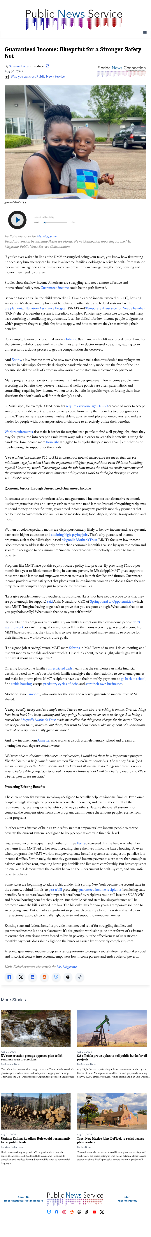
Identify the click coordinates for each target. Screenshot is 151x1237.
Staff (127, 1196)
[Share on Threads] (68, 977)
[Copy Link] (79, 977)
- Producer (27, 66)
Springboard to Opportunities (111, 602)
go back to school (133, 679)
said (50, 602)
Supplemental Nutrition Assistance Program (36, 308)
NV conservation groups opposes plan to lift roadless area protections (31, 1057)
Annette (43, 740)
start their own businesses (103, 684)
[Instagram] (64, 1212)
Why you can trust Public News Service (37, 76)
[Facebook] (56, 1212)
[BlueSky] (49, 1212)
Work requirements (19, 432)
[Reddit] (71, 1212)
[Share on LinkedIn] (32, 977)
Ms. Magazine (47, 236)
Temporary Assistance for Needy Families (115, 308)
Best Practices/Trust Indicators (23, 1200)
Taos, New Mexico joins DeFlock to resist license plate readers (110, 1140)
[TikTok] (87, 1212)
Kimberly (33, 694)
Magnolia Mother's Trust (79, 540)
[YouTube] (94, 1212)
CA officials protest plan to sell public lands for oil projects (112, 1057)
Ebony (16, 360)
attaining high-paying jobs (69, 535)
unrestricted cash (60, 668)
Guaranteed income (55, 288)
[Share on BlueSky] (56, 977)
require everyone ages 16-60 (87, 406)
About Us (23, 1196)
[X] (102, 1212)
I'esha (81, 843)
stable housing (21, 684)
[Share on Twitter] (20, 977)
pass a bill (55, 890)
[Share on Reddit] (44, 977)
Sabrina (74, 648)
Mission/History (127, 1200)
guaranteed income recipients (99, 890)
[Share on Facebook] (9, 977)
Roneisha (52, 442)
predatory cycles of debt (60, 684)
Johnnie (71, 339)
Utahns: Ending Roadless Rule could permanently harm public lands (36, 1140)
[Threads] (79, 1212)
